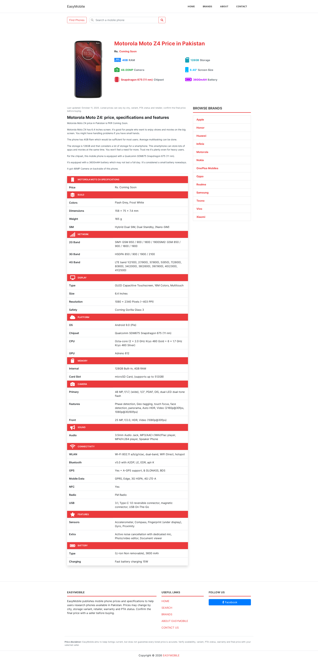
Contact (241, 6)
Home (191, 6)
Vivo (199, 208)
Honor (200, 127)
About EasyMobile (174, 621)
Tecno (200, 200)
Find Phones (76, 20)
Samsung (202, 192)
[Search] (162, 20)
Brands (207, 6)
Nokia (200, 160)
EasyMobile (76, 6)
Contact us (170, 627)
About (224, 6)
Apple (200, 119)
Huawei (201, 135)
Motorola (202, 152)
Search (166, 607)
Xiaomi (200, 217)
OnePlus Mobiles (207, 168)
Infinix (200, 144)
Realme (201, 184)
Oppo (200, 176)
